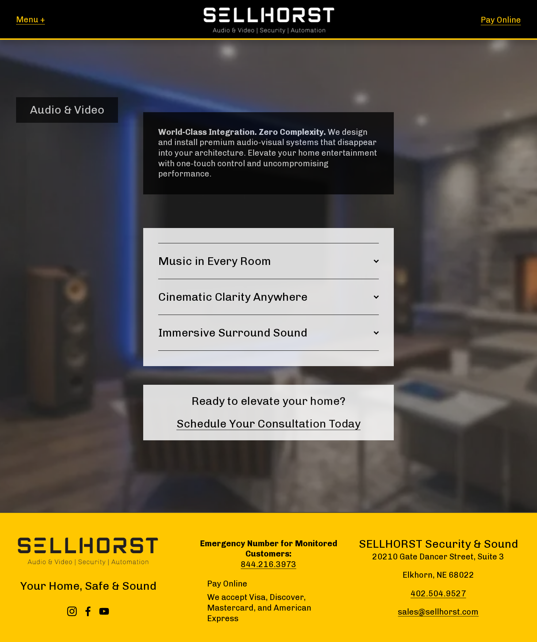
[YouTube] (104, 611)
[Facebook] (88, 611)
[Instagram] (72, 611)
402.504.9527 (438, 594)
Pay (214, 584)
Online (235, 584)
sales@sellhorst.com (438, 612)
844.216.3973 (268, 564)
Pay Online (501, 20)
